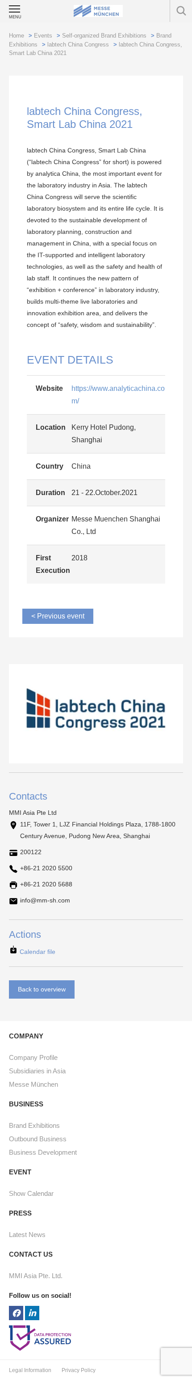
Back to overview (42, 989)
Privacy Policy (79, 1370)
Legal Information (31, 1370)
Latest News (27, 1234)
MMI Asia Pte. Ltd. (36, 1275)
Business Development (43, 1152)
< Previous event (57, 616)
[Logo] (98, 11)
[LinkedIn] (32, 1313)
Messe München (33, 1084)
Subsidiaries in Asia (37, 1071)
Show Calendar (31, 1193)
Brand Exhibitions (34, 1125)
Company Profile (33, 1057)
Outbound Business (38, 1139)
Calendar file (36, 951)
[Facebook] (16, 1313)
